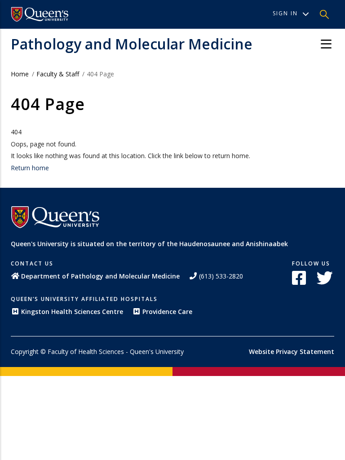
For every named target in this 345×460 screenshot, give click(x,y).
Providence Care (167, 311)
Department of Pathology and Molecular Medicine (100, 276)
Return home (30, 168)
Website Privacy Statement (291, 351)
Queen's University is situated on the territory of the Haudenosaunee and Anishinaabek (149, 243)
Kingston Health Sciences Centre (72, 311)
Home (20, 74)
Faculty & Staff (57, 74)
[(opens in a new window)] (40, 14)
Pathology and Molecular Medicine (131, 43)
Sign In (285, 13)
